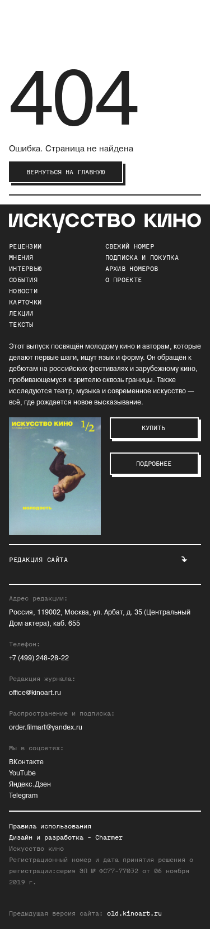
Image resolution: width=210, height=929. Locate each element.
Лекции (21, 313)
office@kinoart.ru (35, 693)
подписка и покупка (142, 257)
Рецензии (25, 246)
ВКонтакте (26, 762)
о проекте (123, 280)
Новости (23, 291)
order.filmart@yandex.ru (45, 727)
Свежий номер (130, 246)
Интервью (25, 268)
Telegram (23, 796)
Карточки (25, 302)
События (23, 280)
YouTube (22, 773)
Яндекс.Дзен (30, 784)
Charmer (109, 837)
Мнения (21, 257)
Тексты (21, 324)
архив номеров (131, 268)
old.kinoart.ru (134, 913)
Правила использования (50, 826)
